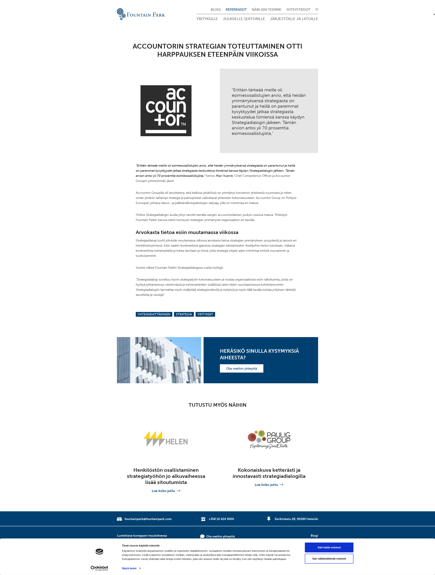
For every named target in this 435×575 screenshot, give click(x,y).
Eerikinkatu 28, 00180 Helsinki (296, 519)
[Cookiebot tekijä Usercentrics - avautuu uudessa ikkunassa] (99, 568)
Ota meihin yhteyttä (241, 368)
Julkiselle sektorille (244, 18)
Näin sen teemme (266, 9)
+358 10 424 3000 (221, 519)
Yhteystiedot (298, 9)
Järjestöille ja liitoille (294, 18)
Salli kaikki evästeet (329, 547)
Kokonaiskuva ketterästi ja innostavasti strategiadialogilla (269, 473)
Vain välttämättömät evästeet (329, 558)
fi (317, 9)
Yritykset (205, 314)
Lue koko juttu (163, 491)
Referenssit (236, 9)
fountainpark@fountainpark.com (148, 519)
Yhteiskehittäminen (154, 314)
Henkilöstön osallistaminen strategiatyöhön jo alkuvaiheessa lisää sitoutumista (166, 476)
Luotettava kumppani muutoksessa (142, 535)
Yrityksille (207, 18)
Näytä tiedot (129, 568)
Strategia (184, 314)
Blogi (216, 9)
